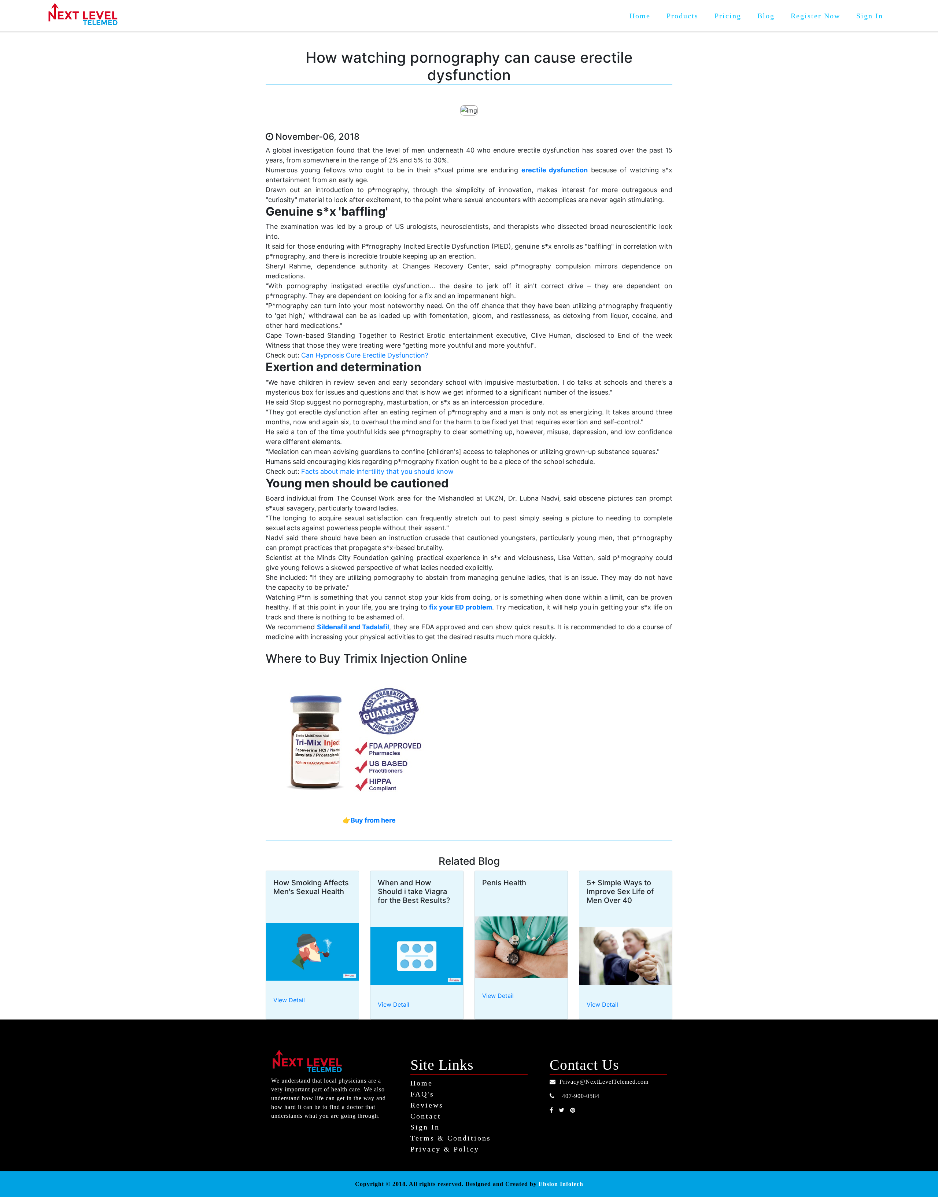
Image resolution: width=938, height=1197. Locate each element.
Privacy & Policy (444, 1149)
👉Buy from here (369, 820)
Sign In (869, 16)
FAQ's (422, 1094)
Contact (425, 1116)
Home (643, 15)
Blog (766, 16)
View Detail (289, 1000)
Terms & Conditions (450, 1138)
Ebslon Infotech (561, 1184)
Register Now (815, 16)
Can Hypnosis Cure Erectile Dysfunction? (364, 355)
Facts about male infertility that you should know (377, 471)
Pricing (727, 16)
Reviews (426, 1105)
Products (682, 16)
